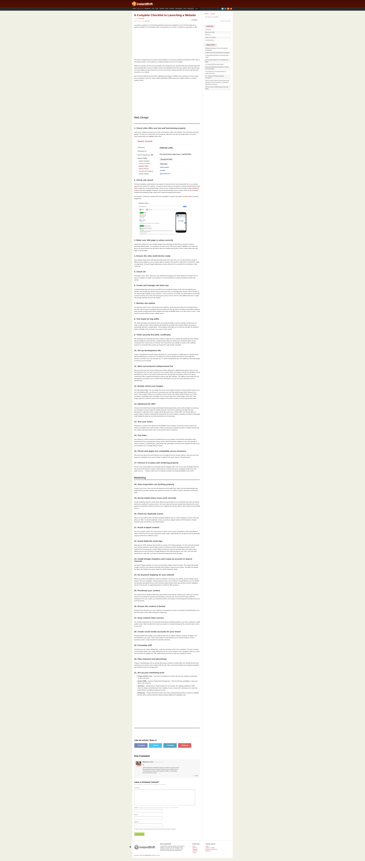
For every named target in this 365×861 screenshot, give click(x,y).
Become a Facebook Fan (211, 849)
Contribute (212, 13)
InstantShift (144, 847)
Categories (195, 849)
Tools (157, 8)
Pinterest (231, 9)
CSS (153, 8)
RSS (228, 9)
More (196, 8)
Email (135, 814)
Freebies (172, 8)
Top (130, 846)
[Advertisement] (150, 43)
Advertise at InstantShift (225, 20)
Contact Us (208, 29)
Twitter (222, 9)
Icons (184, 8)
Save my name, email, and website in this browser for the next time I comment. (156, 829)
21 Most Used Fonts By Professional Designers (217, 52)
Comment (136, 787)
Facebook (225, 9)
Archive (207, 846)
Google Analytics (188, 196)
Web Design (140, 8)
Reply (196, 775)
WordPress (147, 8)
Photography (178, 8)
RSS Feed (208, 35)
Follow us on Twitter (210, 37)
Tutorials (162, 8)
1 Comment (194, 19)
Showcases (191, 8)
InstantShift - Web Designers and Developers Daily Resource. (142, 4)
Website (136, 822)
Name (156, 807)
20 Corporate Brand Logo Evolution (214, 64)
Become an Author (210, 32)
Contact (194, 852)
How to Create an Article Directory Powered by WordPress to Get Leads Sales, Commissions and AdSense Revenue (217, 82)
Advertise (206, 13)
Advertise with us (209, 40)
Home (134, 8)
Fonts (166, 8)
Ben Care (147, 21)
